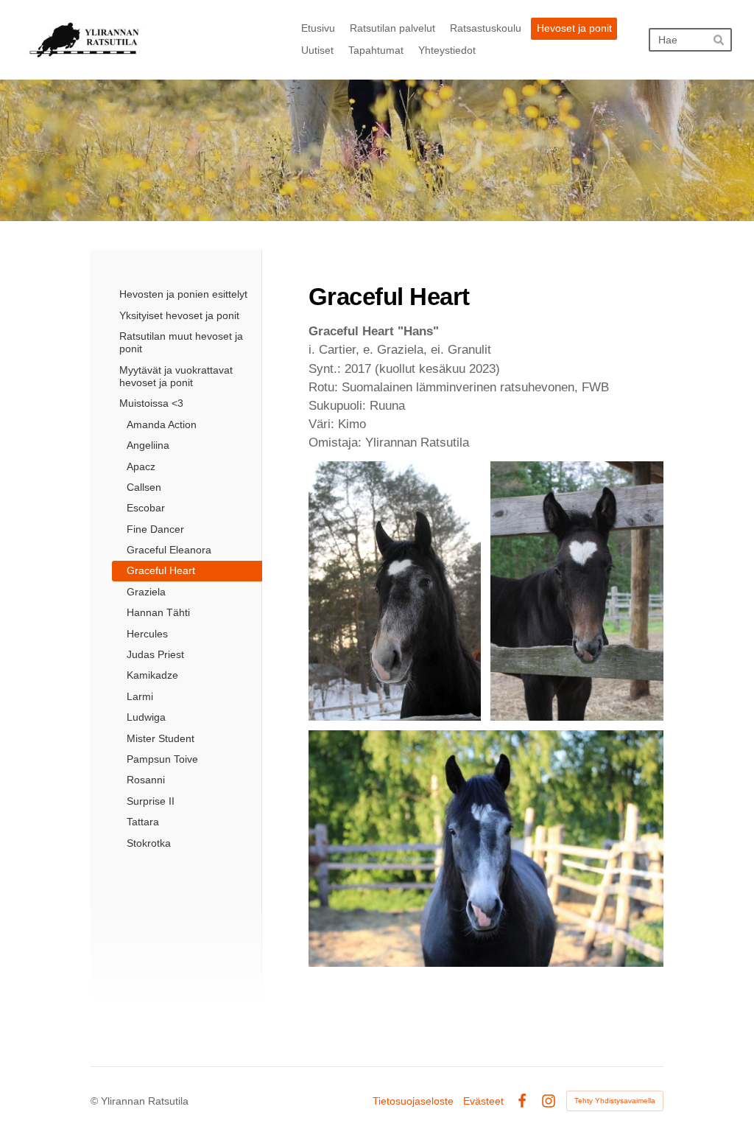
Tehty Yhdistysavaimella (614, 1101)
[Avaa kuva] (395, 591)
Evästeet (483, 1101)
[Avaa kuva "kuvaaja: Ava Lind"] (486, 848)
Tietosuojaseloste (413, 1101)
